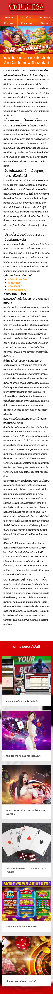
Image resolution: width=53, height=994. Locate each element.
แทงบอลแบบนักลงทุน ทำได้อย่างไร (22, 701)
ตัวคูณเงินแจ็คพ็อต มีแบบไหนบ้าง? (22, 926)
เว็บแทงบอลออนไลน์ (17, 289)
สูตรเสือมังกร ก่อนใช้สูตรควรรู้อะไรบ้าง (23, 755)
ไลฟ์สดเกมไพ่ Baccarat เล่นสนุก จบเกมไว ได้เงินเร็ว (26, 870)
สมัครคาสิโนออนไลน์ (17, 279)
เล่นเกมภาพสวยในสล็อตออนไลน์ (21, 981)
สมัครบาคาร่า (14, 282)
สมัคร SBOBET (15, 286)
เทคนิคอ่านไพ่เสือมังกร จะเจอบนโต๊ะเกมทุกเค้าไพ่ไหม (25, 812)
